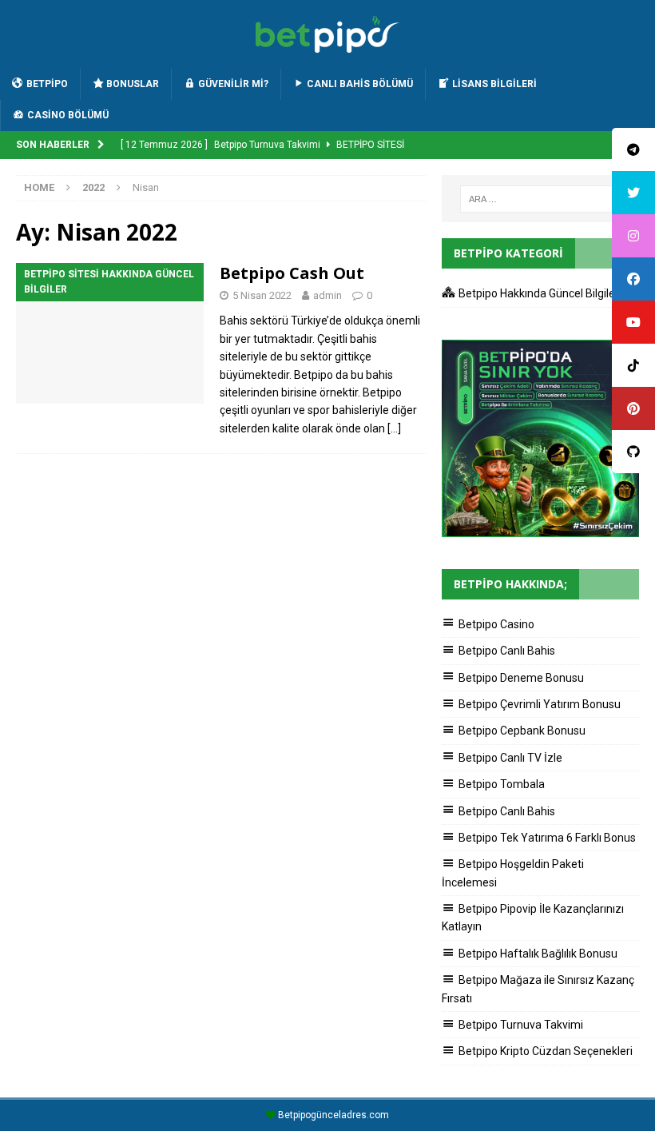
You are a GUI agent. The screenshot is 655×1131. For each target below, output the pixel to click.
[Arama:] (540, 199)
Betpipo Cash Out (292, 273)
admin (327, 295)
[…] (394, 428)
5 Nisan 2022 (262, 295)
